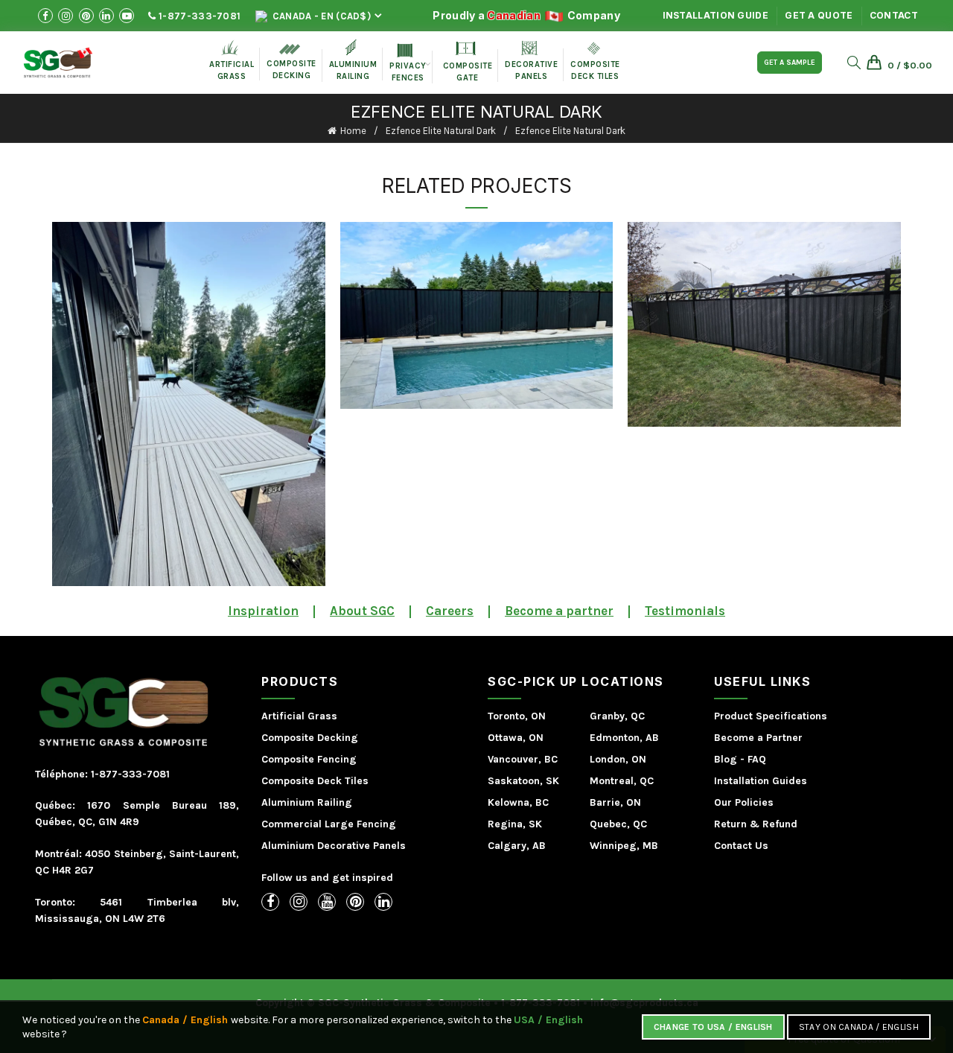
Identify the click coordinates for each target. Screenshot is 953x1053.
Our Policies (744, 802)
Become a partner (559, 610)
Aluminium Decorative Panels (333, 845)
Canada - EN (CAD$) (320, 16)
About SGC (362, 610)
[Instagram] (298, 902)
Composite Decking (291, 62)
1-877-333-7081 (198, 16)
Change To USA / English (713, 1027)
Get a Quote (818, 15)
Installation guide (715, 15)
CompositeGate (468, 62)
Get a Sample (789, 62)
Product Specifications (770, 716)
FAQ (757, 759)
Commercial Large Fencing (328, 824)
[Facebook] (270, 902)
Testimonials (685, 610)
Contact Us (741, 845)
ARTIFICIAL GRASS (231, 60)
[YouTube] (327, 902)
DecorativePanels (531, 61)
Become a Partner (758, 737)
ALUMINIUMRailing (353, 60)
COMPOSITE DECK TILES (595, 61)
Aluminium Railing (306, 802)
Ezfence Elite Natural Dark (441, 130)
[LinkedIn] (383, 902)
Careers (450, 610)
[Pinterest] (355, 902)
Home (353, 130)
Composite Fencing (309, 759)
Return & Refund (755, 824)
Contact (894, 15)
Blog (725, 759)
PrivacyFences (408, 63)
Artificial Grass (299, 716)
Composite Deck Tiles (315, 780)
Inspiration (263, 610)
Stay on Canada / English (859, 1027)
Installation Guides (760, 780)
